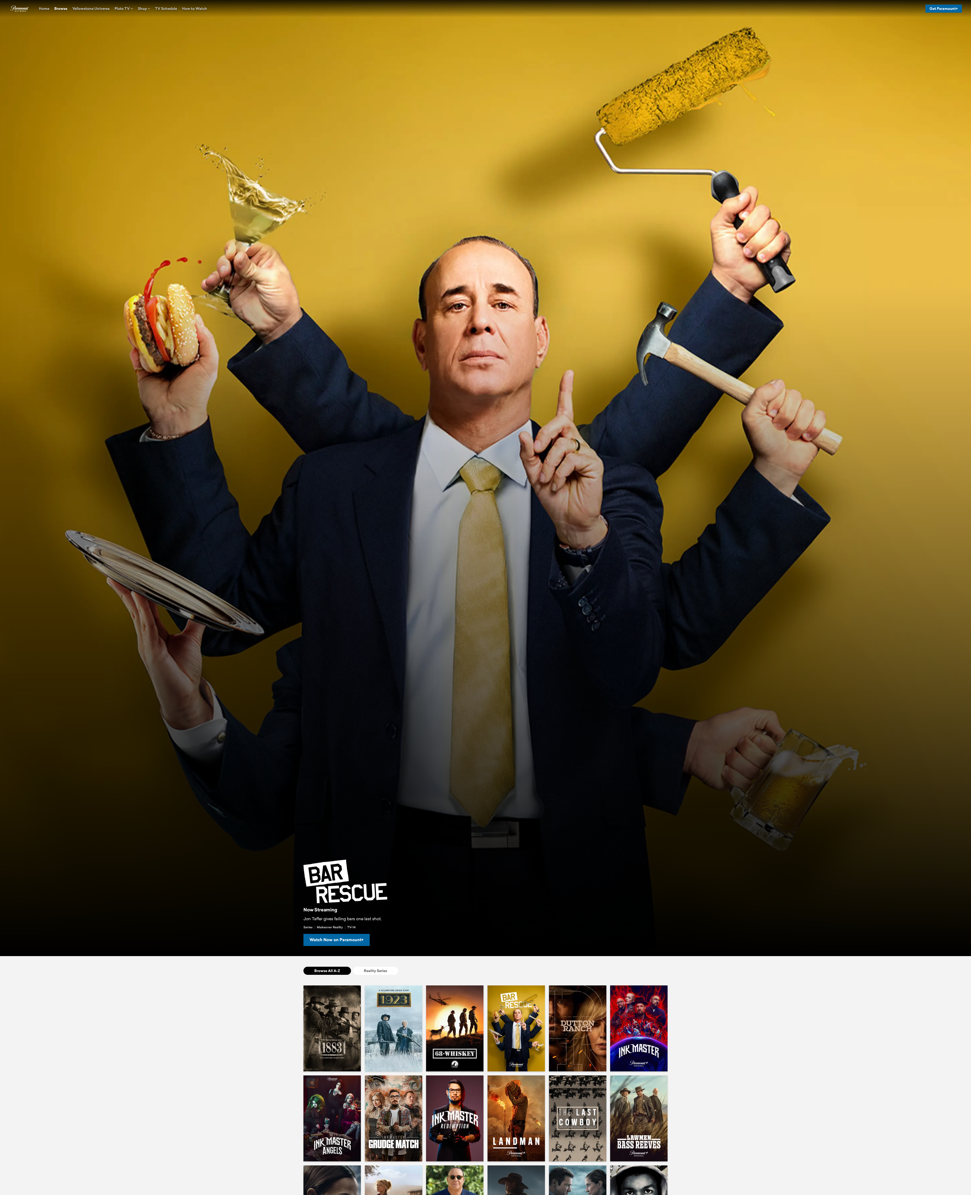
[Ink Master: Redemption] (454, 1118)
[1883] (332, 1028)
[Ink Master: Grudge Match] (393, 1118)
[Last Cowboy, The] (577, 1118)
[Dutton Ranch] (577, 1028)
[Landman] (516, 1118)
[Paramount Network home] (19, 9)
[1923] (393, 1028)
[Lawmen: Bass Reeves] (639, 1118)
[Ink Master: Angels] (332, 1118)
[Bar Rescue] (516, 1028)
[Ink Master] (639, 1028)
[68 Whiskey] (454, 1028)
